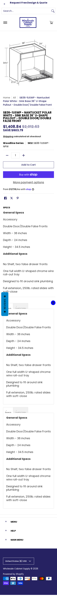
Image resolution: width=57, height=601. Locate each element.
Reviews (5, 304)
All (14, 97)
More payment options (28, 182)
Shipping (8, 136)
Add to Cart (28, 165)
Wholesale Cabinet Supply (16, 568)
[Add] (23, 155)
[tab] (20, 306)
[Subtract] (7, 155)
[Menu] (5, 22)
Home (6, 97)
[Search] (52, 11)
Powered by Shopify (13, 574)
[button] (51, 22)
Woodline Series (13, 143)
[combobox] (26, 11)
